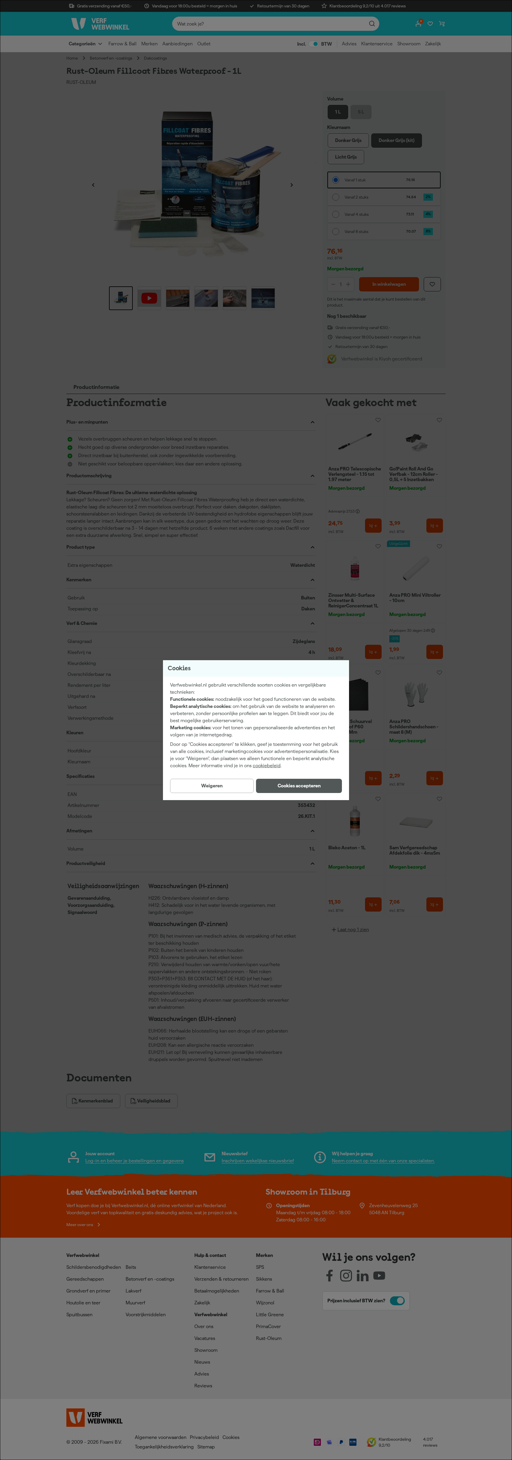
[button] (299, 786)
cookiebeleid (267, 765)
